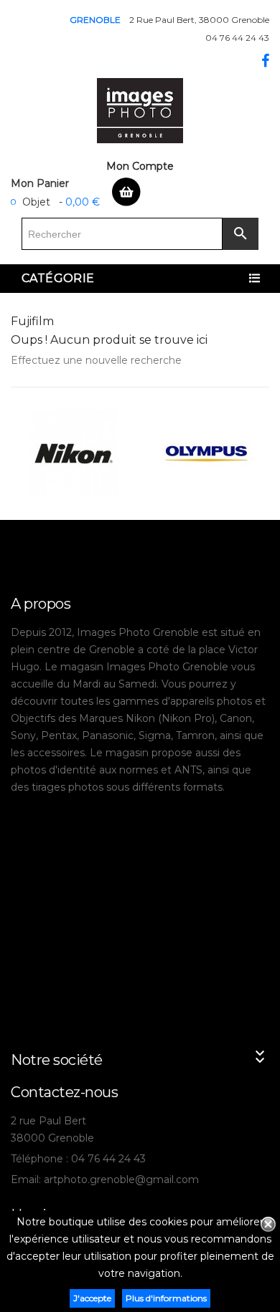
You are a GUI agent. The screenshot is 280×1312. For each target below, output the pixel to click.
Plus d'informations (166, 1298)
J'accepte (92, 1298)
